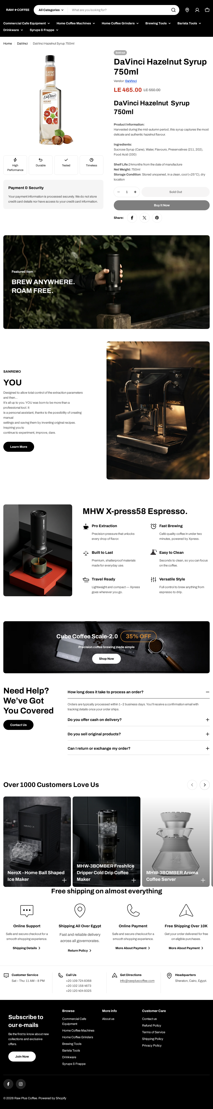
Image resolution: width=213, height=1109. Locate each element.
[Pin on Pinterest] (157, 218)
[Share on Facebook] (132, 218)
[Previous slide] (192, 785)
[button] (37, 876)
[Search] (173, 9)
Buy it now (162, 205)
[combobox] (106, 10)
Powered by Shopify (52, 1098)
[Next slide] (205, 785)
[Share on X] (145, 218)
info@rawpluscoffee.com (137, 980)
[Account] (197, 9)
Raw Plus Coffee (25, 1098)
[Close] (64, 880)
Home (7, 43)
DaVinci (22, 43)
